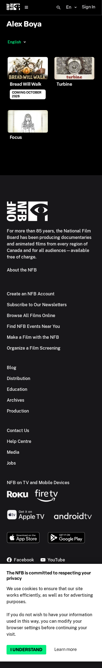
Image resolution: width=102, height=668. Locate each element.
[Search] (58, 7)
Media (13, 452)
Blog (11, 367)
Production (18, 411)
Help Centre (19, 441)
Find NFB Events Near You (33, 326)
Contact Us (18, 430)
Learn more (65, 649)
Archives (15, 400)
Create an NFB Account (30, 293)
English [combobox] (14, 42)
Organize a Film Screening (33, 348)
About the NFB (22, 270)
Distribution (18, 378)
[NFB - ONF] (13, 7)
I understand (26, 649)
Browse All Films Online (31, 315)
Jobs (11, 463)
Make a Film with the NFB (33, 337)
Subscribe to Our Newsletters (37, 304)
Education (17, 389)
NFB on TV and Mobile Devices (38, 482)
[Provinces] (24, 42)
